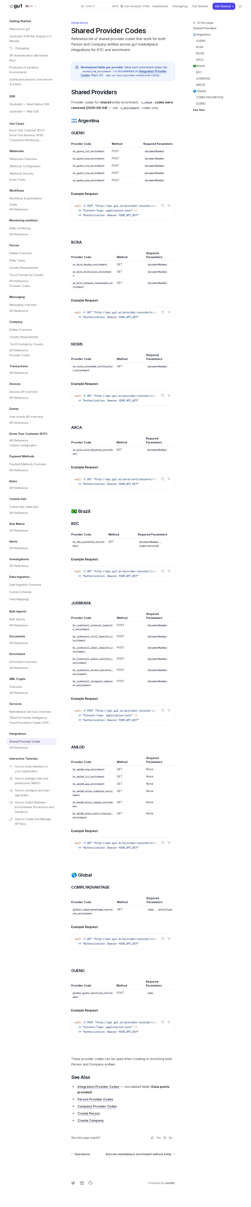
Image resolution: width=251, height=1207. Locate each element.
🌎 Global (199, 91)
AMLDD (201, 84)
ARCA (199, 59)
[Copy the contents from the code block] (162, 205)
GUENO (201, 40)
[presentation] (123, 210)
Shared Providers (204, 28)
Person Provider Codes (95, 1099)
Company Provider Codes (97, 1106)
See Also (199, 109)
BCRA (199, 47)
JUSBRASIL (203, 78)
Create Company (90, 1120)
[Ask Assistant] (169, 205)
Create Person (88, 1113)
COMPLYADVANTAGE (210, 97)
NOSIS (200, 53)
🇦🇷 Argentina (201, 34)
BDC (199, 72)
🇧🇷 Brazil (199, 66)
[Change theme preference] (240, 6)
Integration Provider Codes (98, 1087)
